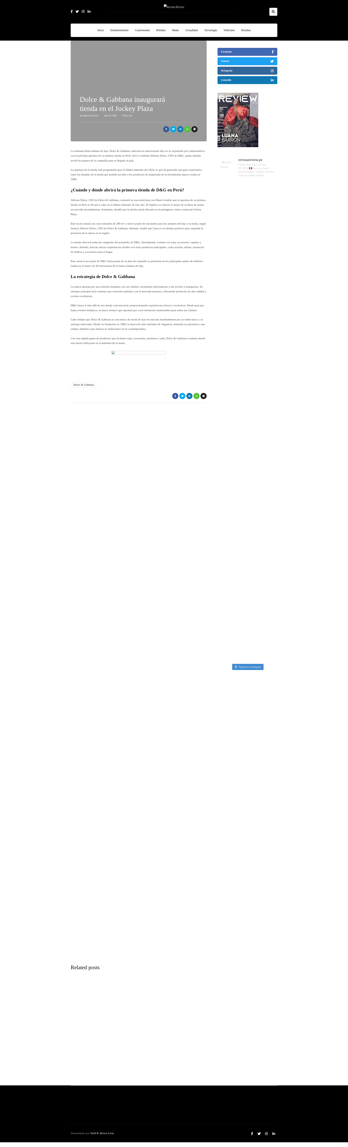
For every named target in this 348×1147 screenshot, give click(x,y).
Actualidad (191, 30)
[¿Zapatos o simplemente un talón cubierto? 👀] (267, 537)
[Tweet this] (173, 129)
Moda (175, 30)
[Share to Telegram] (194, 129)
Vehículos (229, 30)
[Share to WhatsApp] (187, 129)
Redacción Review (91, 115)
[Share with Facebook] (166, 129)
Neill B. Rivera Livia (102, 1133)
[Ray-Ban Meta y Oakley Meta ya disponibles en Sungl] (247, 513)
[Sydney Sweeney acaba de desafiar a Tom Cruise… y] (247, 298)
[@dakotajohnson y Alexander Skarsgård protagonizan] (227, 543)
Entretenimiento (119, 30)
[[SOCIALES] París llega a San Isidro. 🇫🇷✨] (227, 294)
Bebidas (160, 30)
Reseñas (246, 30)
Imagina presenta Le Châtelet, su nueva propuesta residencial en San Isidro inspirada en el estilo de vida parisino (247, 878)
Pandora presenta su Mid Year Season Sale (150, 1030)
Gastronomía (142, 30)
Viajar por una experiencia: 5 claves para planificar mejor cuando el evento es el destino (244, 947)
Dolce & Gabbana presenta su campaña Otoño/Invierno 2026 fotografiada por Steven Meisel (245, 740)
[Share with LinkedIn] (180, 129)
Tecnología (210, 30)
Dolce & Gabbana (84, 384)
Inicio (100, 30)
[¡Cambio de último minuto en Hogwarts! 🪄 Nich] (267, 305)
